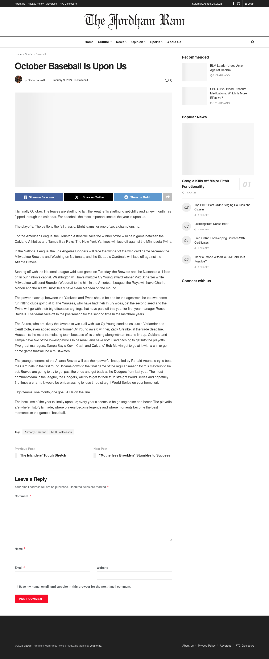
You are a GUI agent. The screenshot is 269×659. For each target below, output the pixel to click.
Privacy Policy (36, 3)
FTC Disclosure (68, 3)
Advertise (51, 3)
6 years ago (221, 75)
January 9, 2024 (62, 80)
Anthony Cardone (35, 432)
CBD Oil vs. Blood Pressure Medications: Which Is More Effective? (228, 93)
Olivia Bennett (36, 80)
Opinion (137, 41)
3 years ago (221, 103)
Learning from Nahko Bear (211, 224)
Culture (103, 41)
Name (20, 549)
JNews (28, 645)
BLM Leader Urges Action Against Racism (227, 67)
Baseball (41, 54)
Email (20, 567)
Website (102, 567)
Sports (155, 41)
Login (250, 3)
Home (89, 41)
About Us (20, 3)
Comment (23, 496)
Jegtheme (95, 645)
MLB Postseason (61, 432)
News (120, 41)
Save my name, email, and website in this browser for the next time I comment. (75, 586)
